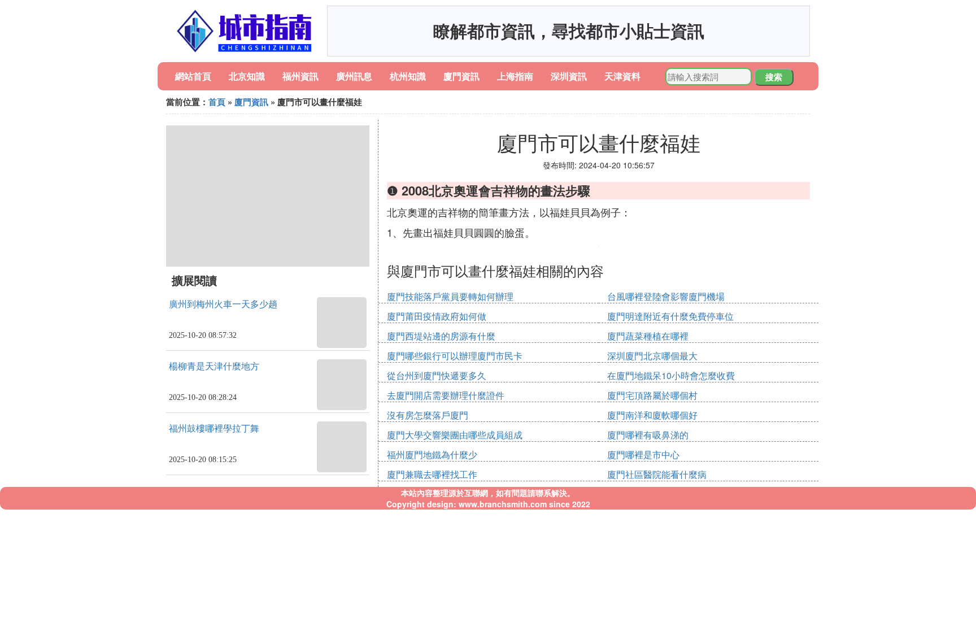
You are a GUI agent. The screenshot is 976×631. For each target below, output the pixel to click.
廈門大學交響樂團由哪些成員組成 (454, 434)
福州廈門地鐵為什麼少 (432, 454)
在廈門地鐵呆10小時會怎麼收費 (671, 375)
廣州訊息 (354, 75)
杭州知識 (408, 75)
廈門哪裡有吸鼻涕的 (648, 434)
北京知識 (247, 75)
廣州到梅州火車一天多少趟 (223, 304)
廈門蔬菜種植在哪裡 (648, 335)
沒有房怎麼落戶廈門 (427, 414)
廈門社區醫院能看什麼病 (657, 474)
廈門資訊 (461, 75)
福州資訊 (300, 75)
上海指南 (515, 75)
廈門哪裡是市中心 (643, 454)
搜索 (773, 77)
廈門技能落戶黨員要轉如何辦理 (450, 296)
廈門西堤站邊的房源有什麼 (441, 335)
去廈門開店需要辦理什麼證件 (445, 395)
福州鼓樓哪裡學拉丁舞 (214, 428)
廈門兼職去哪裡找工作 (432, 474)
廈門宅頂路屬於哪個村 (652, 395)
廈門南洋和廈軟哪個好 (652, 414)
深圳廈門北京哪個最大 (652, 355)
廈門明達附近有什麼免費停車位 (670, 316)
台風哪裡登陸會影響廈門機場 (666, 296)
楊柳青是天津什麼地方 (214, 366)
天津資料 (622, 75)
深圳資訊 (569, 75)
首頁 (216, 101)
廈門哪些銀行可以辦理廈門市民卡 (454, 355)
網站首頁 (193, 75)
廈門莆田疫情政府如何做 (436, 316)
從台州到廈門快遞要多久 (436, 375)
